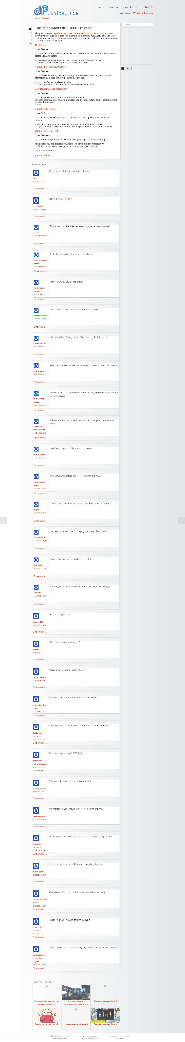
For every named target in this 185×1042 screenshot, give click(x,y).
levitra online (38, 872)
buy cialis (37, 593)
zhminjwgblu (38, 622)
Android (62, 66)
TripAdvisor (40, 44)
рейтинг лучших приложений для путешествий (79, 33)
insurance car (39, 537)
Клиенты (113, 7)
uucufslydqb (38, 206)
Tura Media (120, 1038)
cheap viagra (39, 343)
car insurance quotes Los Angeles (39, 958)
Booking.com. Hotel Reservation (51, 88)
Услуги (124, 7)
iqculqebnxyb (64, 614)
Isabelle (36, 650)
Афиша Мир (41, 66)
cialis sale (38, 565)
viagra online (39, 371)
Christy (37, 232)
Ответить (40, 188)
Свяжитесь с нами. (60, 1038)
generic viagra (40, 454)
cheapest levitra (40, 316)
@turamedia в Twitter (90, 1038)
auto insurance (39, 789)
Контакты (135, 7)
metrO (46, 130)
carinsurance (38, 677)
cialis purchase (39, 816)
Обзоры (47, 155)
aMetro (38, 130)
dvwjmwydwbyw (64, 199)
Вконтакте (148, 13)
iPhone (52, 66)
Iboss (35, 179)
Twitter (138, 13)
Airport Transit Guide (45, 108)
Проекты (101, 7)
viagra (36, 510)
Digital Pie (148, 7)
